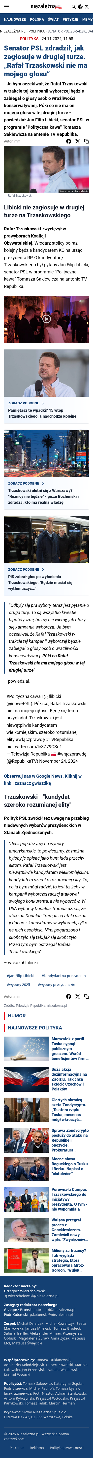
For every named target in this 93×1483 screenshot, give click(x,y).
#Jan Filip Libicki (20, 975)
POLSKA (37, 19)
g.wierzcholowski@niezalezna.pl (32, 1296)
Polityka (37, 31)
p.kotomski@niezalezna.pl (51, 1314)
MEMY (87, 19)
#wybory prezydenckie (56, 984)
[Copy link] (86, 141)
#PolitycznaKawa (23, 696)
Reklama (37, 1447)
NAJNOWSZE (15, 19)
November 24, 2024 (58, 761)
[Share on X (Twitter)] (77, 141)
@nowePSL (19, 703)
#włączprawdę (30, 739)
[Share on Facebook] (68, 141)
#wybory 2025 (18, 984)
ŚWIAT (53, 19)
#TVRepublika (59, 739)
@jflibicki (52, 696)
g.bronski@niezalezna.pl (54, 1309)
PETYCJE (70, 19)
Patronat (17, 1447)
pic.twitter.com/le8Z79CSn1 (34, 746)
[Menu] (6, 6)
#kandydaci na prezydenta (64, 975)
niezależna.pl (13, 31)
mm (17, 141)
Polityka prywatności (67, 1447)
